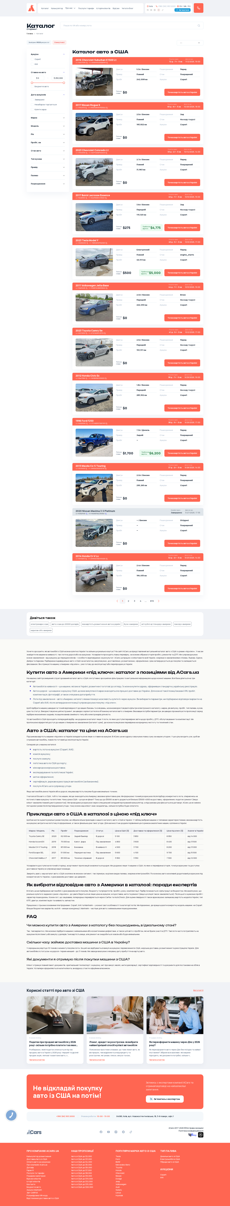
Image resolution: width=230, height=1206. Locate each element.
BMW (118, 1162)
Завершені (39, 99)
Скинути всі (59, 42)
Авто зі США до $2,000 (81, 1156)
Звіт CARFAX (32, 1192)
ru (189, 6)
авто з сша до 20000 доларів (65, 624)
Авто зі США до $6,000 (81, 1167)
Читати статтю (37, 1059)
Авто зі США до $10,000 (82, 1178)
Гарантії (30, 1170)
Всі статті (198, 990)
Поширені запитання (36, 1176)
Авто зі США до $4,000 (81, 1162)
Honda (119, 1170)
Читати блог (127, 8)
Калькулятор (57, 8)
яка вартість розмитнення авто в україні (101, 624)
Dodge (119, 1178)
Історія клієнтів (103, 8)
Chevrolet (120, 1173)
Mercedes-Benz (123, 1164)
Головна (30, 33)
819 (152, 601)
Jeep (118, 1181)
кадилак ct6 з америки (41, 630)
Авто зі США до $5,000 (81, 1164)
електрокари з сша (39, 624)
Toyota (119, 1167)
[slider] (32, 83)
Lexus (118, 1192)
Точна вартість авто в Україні (182, 92)
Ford (118, 1159)
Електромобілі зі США (170, 1159)
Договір (30, 1167)
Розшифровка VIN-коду (37, 1195)
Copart (38, 59)
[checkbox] (32, 59)
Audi (118, 1187)
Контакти (31, 1184)
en (181, 6)
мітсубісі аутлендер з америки (156, 624)
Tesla (118, 1156)
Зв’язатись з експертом (167, 1099)
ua (185, 6)
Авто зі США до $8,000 (81, 1173)
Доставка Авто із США (37, 1159)
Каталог (45, 8)
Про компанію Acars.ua (37, 1164)
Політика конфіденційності (191, 1130)
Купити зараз (40, 109)
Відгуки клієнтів (34, 1178)
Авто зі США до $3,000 (81, 1159)
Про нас (69, 8)
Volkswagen (121, 1184)
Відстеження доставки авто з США (43, 1198)
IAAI (36, 64)
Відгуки (116, 8)
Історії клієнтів (33, 1181)
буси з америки (131, 624)
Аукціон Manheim (34, 1190)
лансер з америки (182, 624)
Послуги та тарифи (35, 1173)
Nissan (119, 1176)
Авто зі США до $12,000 (82, 1181)
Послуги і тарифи (86, 8)
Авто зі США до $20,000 (82, 1187)
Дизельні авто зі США (170, 1156)
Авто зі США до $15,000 (82, 1184)
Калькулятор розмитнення (39, 1156)
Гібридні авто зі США (169, 1162)
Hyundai (119, 1195)
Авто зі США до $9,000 (81, 1176)
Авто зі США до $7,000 (81, 1170)
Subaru (119, 1190)
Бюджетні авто (42, 86)
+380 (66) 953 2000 (167, 6)
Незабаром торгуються (46, 104)
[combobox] (190, 42)
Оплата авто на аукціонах (38, 1162)
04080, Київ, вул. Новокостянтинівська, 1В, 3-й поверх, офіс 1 (145, 1116)
